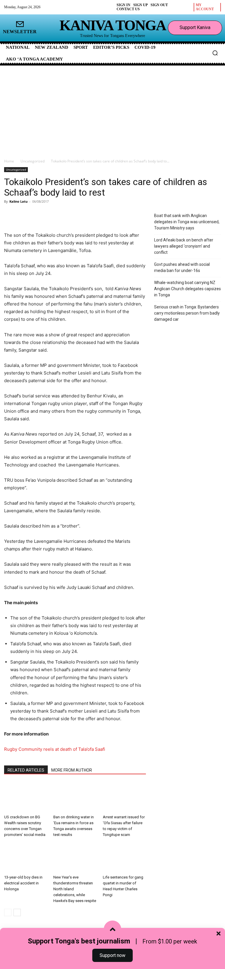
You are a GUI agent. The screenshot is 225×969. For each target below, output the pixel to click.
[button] (215, 53)
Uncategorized (33, 161)
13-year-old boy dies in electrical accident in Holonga (23, 883)
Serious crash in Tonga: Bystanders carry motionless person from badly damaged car (187, 313)
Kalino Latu (18, 201)
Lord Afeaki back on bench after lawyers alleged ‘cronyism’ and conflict (183, 246)
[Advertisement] (112, 109)
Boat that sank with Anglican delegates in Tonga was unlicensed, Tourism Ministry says (186, 221)
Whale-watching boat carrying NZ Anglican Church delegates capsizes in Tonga (187, 288)
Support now (112, 955)
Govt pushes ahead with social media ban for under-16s (182, 267)
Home (9, 161)
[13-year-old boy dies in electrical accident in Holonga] (25, 857)
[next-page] (17, 912)
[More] (73, 215)
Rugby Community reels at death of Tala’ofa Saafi (54, 749)
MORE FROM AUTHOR (71, 770)
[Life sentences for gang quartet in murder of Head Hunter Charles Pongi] (124, 857)
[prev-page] (7, 912)
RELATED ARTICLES (26, 770)
